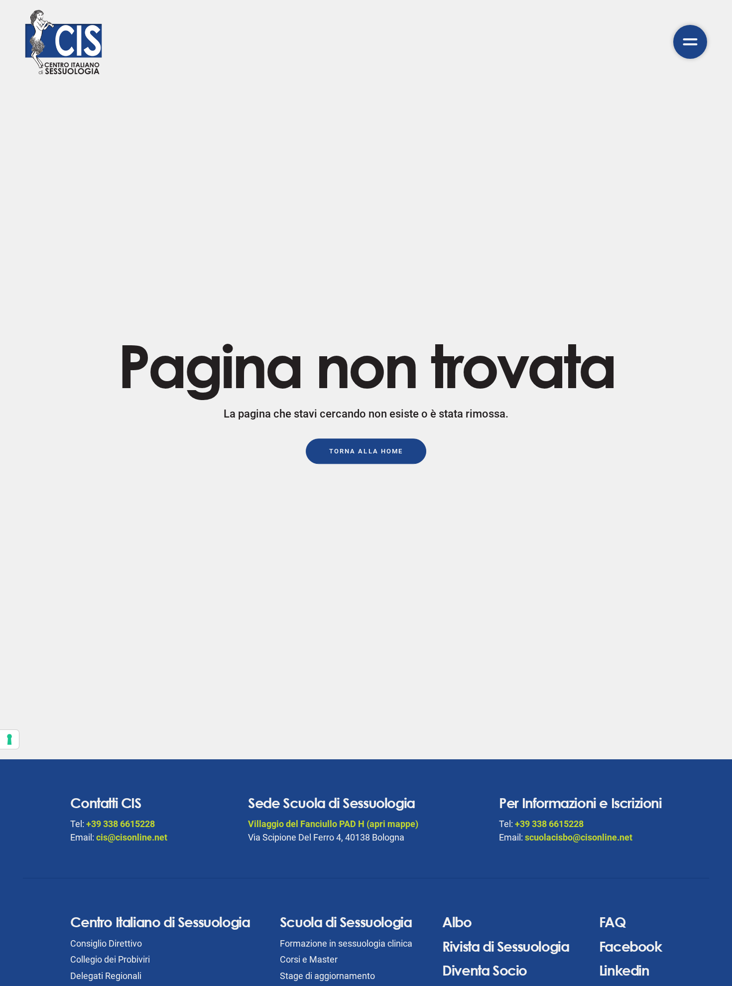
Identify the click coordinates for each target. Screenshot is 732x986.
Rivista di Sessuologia (505, 946)
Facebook (630, 946)
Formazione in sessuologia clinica (346, 943)
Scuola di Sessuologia (346, 922)
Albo (456, 922)
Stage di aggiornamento (327, 976)
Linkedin (624, 970)
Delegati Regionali (105, 976)
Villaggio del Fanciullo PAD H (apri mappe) (333, 824)
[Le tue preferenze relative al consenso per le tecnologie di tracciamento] (9, 739)
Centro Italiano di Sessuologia (159, 922)
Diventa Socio (484, 970)
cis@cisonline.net (131, 837)
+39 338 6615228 (120, 824)
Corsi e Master (309, 959)
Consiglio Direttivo (106, 943)
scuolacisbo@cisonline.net (578, 837)
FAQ (612, 922)
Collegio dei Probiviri (110, 959)
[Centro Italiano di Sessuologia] (63, 41)
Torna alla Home (366, 451)
